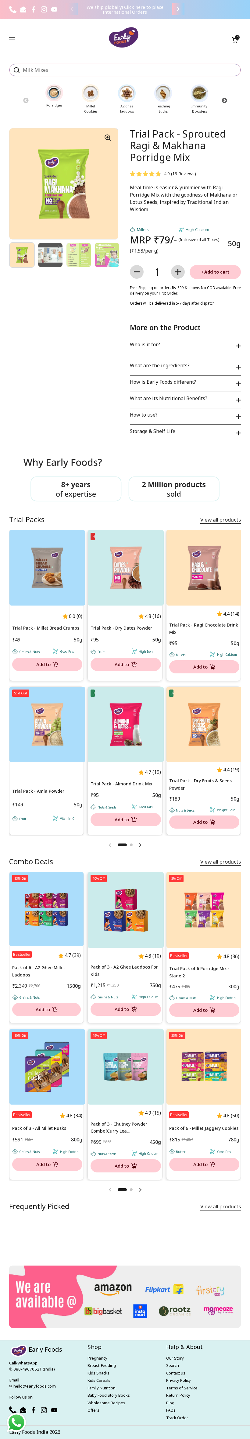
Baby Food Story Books (109, 1395)
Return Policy (178, 1395)
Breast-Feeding (102, 1365)
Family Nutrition (102, 1388)
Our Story (175, 1358)
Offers (93, 1410)
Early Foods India (28, 1432)
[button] (235, 40)
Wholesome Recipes (106, 1403)
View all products (220, 519)
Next (224, 100)
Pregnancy (97, 1358)
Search (172, 1365)
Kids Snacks (98, 1373)
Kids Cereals (99, 1380)
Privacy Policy (178, 1380)
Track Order (177, 1417)
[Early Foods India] (123, 37)
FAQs (171, 1410)
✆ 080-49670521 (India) (32, 1369)
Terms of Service (182, 1388)
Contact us (175, 1373)
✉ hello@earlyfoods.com (32, 1386)
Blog (170, 1403)
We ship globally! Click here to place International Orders (125, 10)
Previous (26, 100)
